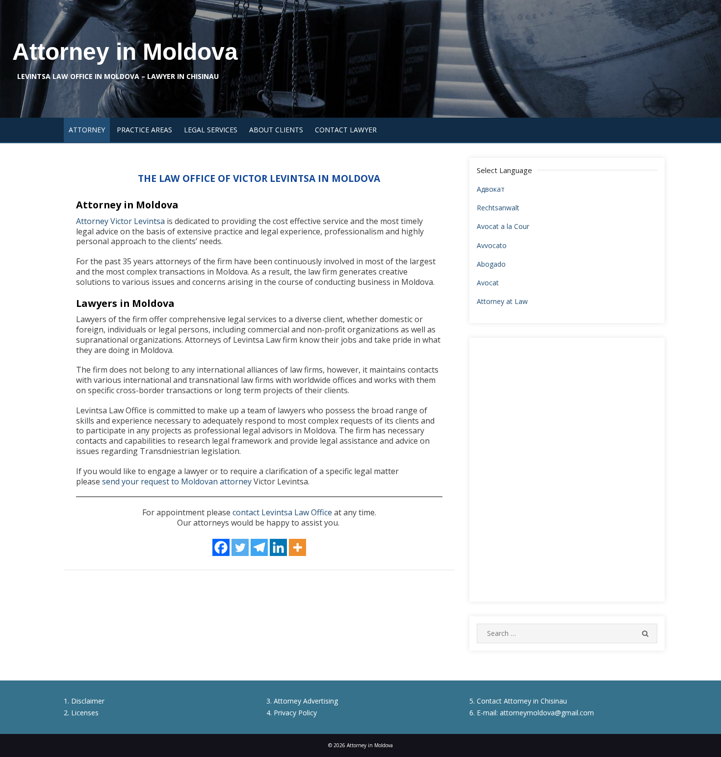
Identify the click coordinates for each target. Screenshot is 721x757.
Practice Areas (144, 129)
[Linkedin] (278, 547)
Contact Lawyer (346, 129)
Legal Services (210, 129)
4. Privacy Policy (291, 712)
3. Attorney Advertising (302, 701)
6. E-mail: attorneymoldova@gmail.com (531, 712)
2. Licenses (81, 712)
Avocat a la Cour (503, 226)
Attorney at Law (502, 301)
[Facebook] (221, 547)
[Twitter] (240, 547)
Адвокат (491, 189)
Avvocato (492, 245)
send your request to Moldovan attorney (177, 481)
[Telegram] (259, 547)
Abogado (491, 264)
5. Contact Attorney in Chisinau (518, 701)
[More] (297, 547)
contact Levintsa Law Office (282, 512)
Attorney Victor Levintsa (120, 221)
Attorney (87, 129)
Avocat (488, 282)
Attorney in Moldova (125, 52)
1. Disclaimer (84, 701)
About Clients (276, 129)
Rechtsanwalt (498, 207)
